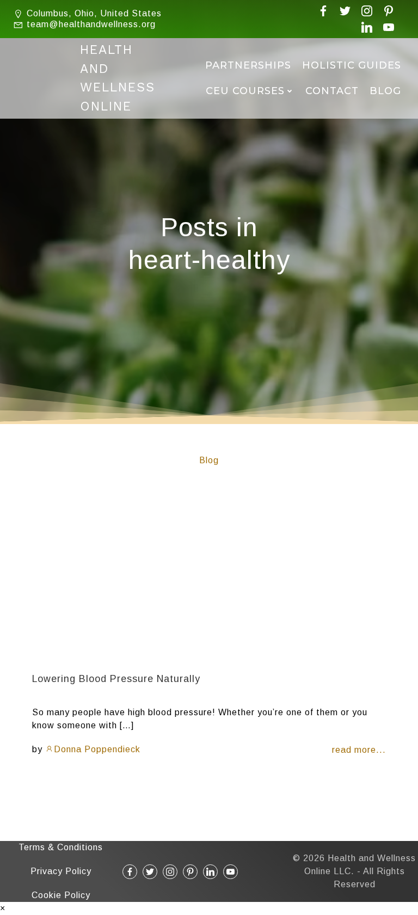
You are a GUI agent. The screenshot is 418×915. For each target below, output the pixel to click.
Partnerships (248, 65)
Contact (332, 91)
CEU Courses (245, 91)
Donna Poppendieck (97, 749)
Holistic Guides (351, 65)
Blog (385, 91)
